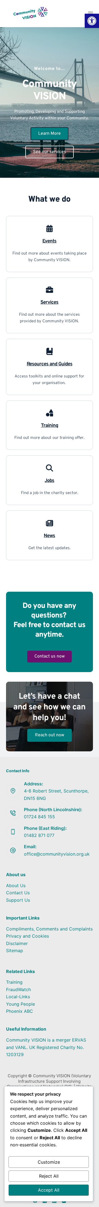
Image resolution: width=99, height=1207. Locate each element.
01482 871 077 (39, 835)
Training (14, 982)
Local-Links (18, 996)
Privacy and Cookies (27, 936)
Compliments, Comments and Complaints (49, 929)
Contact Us (18, 892)
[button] (92, 21)
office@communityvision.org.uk (57, 854)
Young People (20, 1004)
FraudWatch (18, 989)
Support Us (18, 900)
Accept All (48, 1190)
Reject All (49, 1176)
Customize (49, 1162)
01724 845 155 (39, 816)
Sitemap (14, 950)
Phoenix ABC (19, 1011)
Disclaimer (17, 943)
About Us (16, 885)
